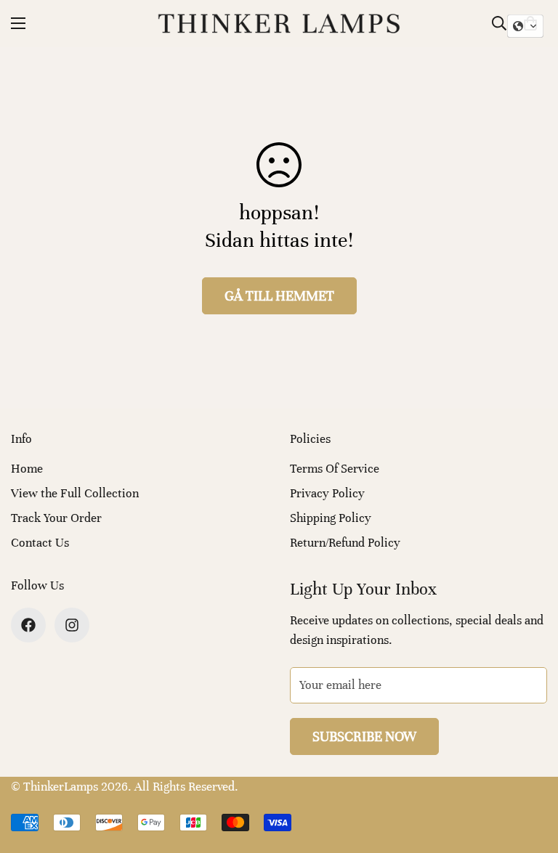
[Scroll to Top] (529, 774)
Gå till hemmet (279, 295)
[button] (525, 26)
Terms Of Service (334, 468)
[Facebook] (28, 625)
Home (27, 468)
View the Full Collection (75, 493)
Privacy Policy (327, 493)
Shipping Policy (330, 518)
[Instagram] (71, 625)
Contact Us (40, 542)
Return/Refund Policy (345, 542)
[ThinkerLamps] (279, 23)
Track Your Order (56, 518)
